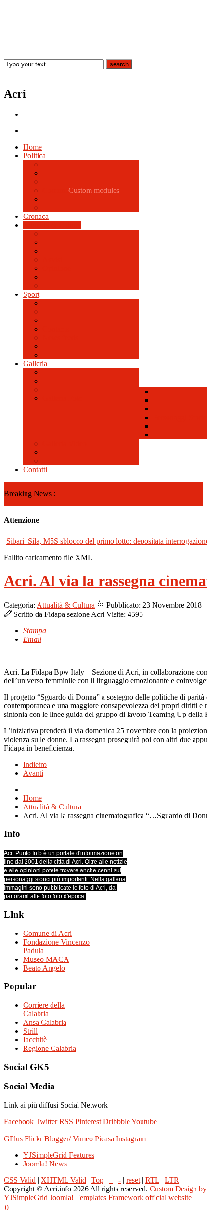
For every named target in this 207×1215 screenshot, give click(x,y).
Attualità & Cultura (66, 605)
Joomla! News (45, 1164)
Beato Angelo (44, 968)
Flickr (33, 1139)
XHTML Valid (63, 1180)
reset (133, 1180)
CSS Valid (20, 1180)
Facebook (19, 1121)
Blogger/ (57, 1139)
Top (97, 1180)
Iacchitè (35, 1040)
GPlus (13, 1139)
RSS (66, 1121)
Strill (30, 1031)
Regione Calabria (49, 1048)
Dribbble (116, 1121)
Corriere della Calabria (44, 1009)
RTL (152, 1180)
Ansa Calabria (44, 1022)
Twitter (46, 1121)
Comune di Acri (47, 933)
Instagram (131, 1139)
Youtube (144, 1121)
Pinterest (88, 1121)
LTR (172, 1180)
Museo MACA (46, 959)
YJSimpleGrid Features (58, 1155)
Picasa (104, 1139)
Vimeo (83, 1139)
